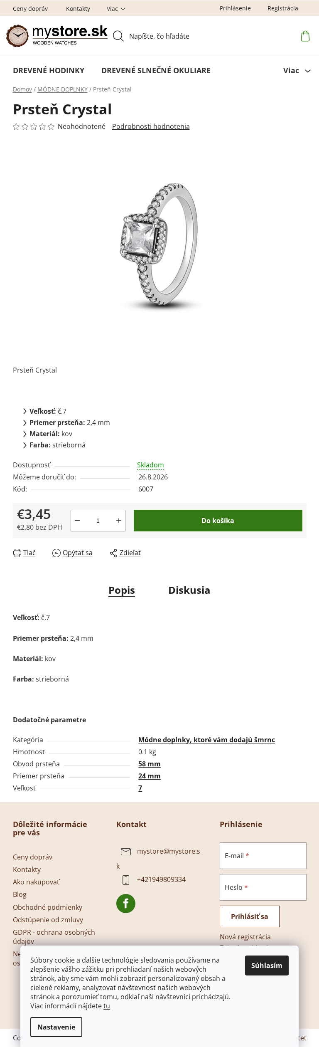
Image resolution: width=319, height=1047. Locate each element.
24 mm (149, 775)
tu (106, 1005)
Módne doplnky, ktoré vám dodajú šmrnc (206, 739)
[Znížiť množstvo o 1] (77, 520)
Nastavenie (56, 1027)
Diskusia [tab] (189, 590)
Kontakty (78, 8)
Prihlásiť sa (249, 916)
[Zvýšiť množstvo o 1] (119, 520)
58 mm (149, 763)
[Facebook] (125, 903)
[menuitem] (49, 70)
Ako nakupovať (36, 881)
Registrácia (282, 8)
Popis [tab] (121, 590)
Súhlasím (266, 965)
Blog (20, 894)
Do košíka (217, 520)
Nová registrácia (245, 936)
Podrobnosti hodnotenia (151, 126)
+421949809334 (161, 879)
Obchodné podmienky (47, 907)
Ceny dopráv (30, 8)
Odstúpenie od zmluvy (48, 919)
